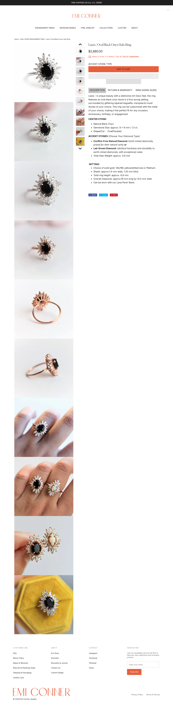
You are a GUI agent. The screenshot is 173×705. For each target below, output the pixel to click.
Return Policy (18, 658)
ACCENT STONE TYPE (100, 64)
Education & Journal (59, 663)
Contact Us (55, 668)
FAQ (15, 653)
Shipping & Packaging (22, 673)
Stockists (55, 658)
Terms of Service (153, 694)
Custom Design (57, 673)
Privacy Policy (137, 694)
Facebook (93, 658)
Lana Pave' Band (125, 182)
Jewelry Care (18, 677)
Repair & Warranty (20, 663)
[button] (123, 76)
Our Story (55, 653)
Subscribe (134, 672)
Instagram (93, 653)
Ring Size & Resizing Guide (24, 668)
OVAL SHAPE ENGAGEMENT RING (32, 39)
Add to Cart (123, 69)
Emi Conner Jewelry (28, 699)
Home (16, 39)
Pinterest (92, 663)
